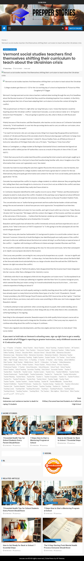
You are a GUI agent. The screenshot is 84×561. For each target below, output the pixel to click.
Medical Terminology (52, 540)
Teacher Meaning (9, 377)
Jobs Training (58, 360)
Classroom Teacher (43, 350)
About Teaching (51, 348)
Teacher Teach (64, 379)
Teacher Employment (10, 374)
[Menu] (9, 28)
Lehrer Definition (69, 360)
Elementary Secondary (36, 355)
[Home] (4, 28)
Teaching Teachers (22, 391)
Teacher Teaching (34, 381)
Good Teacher (70, 357)
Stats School (46, 369)
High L (5, 360)
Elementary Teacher (66, 355)
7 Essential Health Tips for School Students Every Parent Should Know (14, 440)
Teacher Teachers (21, 381)
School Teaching (21, 369)
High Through (13, 360)
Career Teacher (19, 350)
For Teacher (61, 357)
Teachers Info (59, 384)
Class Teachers (31, 350)
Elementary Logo (9, 355)
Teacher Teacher (9, 381)
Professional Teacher (10, 367)
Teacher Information (69, 374)
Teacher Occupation (50, 377)
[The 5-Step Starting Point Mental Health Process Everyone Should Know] (62, 530)
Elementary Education (64, 352)
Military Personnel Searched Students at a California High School (61, 401)
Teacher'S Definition (10, 384)
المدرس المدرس (9, 393)
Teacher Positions (73, 377)
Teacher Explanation (36, 374)
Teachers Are (37, 384)
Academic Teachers (64, 348)
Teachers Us (56, 386)
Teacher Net (31, 377)
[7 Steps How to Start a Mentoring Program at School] (42, 425)
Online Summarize (9, 364)
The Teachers (45, 391)
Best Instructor (8, 350)
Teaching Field (20, 389)
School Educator (44, 367)
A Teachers (18, 348)
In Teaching (33, 360)
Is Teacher (41, 360)
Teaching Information (33, 389)
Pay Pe (19, 364)
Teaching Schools (9, 391)
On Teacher (54, 362)
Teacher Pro (7, 379)
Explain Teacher (50, 357)
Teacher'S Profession (24, 384)
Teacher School (41, 379)
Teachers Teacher (32, 386)
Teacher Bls (17, 372)
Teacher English (24, 374)
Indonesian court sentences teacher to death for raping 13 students (20, 401)
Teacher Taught (53, 379)
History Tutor (23, 360)
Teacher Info (58, 374)
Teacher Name (20, 377)
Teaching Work (34, 391)
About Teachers (39, 348)
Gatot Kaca (8, 68)
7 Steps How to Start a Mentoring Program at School (39, 440)
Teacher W (44, 381)
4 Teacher (10, 348)
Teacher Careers (39, 372)
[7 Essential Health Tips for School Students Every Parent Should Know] (15, 425)
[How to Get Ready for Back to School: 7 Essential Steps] (69, 425)
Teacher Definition (62, 372)
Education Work (27, 352)
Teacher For (48, 374)
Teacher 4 (68, 369)
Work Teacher (74, 391)
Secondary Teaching (33, 369)
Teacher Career (27, 372)
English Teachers (38, 357)
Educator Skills (50, 352)
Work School (64, 391)
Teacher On (62, 377)
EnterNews (49, 558)
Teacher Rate (31, 379)
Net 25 (37, 362)
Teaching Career (9, 389)
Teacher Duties (74, 372)
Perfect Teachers (28, 364)
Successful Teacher (57, 369)
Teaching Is (44, 389)
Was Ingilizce (55, 391)
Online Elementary (65, 362)
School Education (31, 367)
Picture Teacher (40, 364)
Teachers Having (48, 384)
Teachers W (65, 386)
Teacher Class (50, 372)
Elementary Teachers (10, 357)
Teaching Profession (56, 389)
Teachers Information (72, 384)
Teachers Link (8, 386)
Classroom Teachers (57, 350)
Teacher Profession (19, 379)
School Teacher (65, 367)
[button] (9, 28)
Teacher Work (67, 381)
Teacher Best (8, 372)
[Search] (62, 28)
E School (18, 352)
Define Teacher (70, 350)
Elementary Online (22, 355)
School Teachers (10, 49)
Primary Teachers (63, 364)
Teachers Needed (19, 386)
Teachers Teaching (45, 386)
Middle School (28, 362)
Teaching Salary (69, 389)
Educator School (39, 352)
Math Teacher (18, 362)
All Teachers (75, 348)
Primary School (51, 364)
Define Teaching (9, 352)
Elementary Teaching (25, 357)
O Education (45, 362)
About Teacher (28, 348)
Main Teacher (8, 362)
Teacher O (39, 377)
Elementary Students (51, 355)
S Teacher (21, 367)
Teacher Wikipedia (56, 381)
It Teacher (49, 360)
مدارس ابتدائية (19, 393)
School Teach (55, 367)
